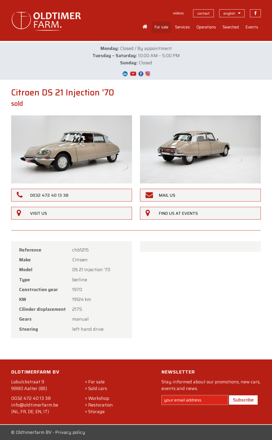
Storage (96, 411)
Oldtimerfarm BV (34, 432)
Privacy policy (70, 432)
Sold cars (97, 388)
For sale (96, 381)
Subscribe (243, 399)
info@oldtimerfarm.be (34, 404)
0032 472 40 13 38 (31, 398)
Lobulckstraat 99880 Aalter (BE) (29, 385)
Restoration (100, 404)
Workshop (98, 398)
